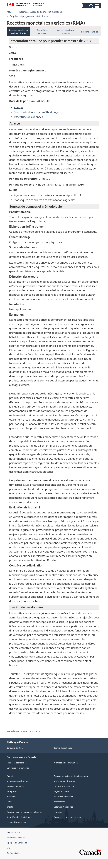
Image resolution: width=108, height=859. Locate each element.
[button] (91, 6)
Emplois (10, 776)
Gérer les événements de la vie (67, 817)
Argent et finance (61, 791)
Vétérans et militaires (63, 807)
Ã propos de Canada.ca (17, 842)
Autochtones (59, 801)
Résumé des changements (42, 31)
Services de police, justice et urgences (71, 776)
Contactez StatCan (15, 748)
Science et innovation (63, 796)
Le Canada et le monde (64, 786)
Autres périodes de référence (65, 31)
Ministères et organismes (18, 768)
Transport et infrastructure (66, 781)
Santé (9, 801)
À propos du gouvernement (66, 762)
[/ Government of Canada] (25, 5)
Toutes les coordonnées (17, 762)
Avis (8, 848)
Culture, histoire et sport (17, 822)
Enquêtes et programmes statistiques (29, 16)
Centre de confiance (63, 748)
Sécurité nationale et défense (20, 817)
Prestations (11, 796)
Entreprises (12, 791)
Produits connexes (89, 31)
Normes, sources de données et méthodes (40, 11)
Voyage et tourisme (15, 786)
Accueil (10, 11)
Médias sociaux (13, 832)
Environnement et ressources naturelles (24, 812)
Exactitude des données (28, 117)
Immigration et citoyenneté (19, 781)
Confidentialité (13, 853)
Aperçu (18, 107)
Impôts (10, 807)
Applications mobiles (16, 837)
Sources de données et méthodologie (36, 112)
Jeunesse (58, 812)
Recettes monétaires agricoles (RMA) (18, 31)
